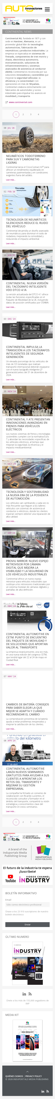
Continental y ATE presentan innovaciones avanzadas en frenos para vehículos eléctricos (28, 424)
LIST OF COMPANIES (15, 1082)
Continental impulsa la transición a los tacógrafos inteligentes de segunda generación (28, 352)
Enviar (28, 924)
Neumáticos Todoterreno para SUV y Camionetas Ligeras (25, 159)
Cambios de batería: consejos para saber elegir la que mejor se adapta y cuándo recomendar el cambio (27, 709)
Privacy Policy (33, 1076)
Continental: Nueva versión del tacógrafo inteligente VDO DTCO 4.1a (27, 286)
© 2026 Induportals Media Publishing (26, 1079)
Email (8, 899)
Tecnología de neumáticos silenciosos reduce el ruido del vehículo (27, 223)
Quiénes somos (14, 1076)
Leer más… (10, 180)
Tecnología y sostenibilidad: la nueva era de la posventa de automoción (27, 495)
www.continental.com (20, 102)
